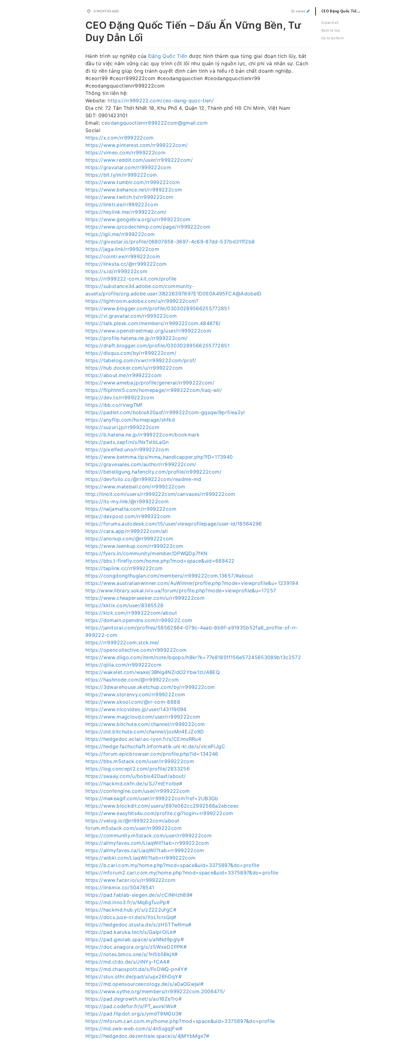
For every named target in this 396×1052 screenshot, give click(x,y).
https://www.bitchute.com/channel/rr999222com (145, 724)
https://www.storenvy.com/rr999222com (135, 694)
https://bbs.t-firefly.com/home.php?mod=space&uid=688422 (160, 561)
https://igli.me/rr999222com (120, 234)
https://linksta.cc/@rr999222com (126, 264)
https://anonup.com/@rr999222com (129, 538)
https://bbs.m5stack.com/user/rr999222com (139, 761)
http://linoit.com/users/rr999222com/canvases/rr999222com (160, 494)
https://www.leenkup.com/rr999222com (134, 546)
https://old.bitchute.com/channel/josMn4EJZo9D (144, 731)
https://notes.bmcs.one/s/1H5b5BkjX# (131, 954)
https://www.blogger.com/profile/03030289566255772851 (157, 308)
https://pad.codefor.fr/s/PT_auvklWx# (131, 1006)
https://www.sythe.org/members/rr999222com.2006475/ (155, 991)
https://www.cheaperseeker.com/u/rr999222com (144, 598)
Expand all (330, 22)
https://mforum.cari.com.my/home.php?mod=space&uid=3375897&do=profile (180, 1021)
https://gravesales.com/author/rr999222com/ (140, 464)
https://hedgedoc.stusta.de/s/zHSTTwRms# (138, 924)
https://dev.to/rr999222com (119, 397)
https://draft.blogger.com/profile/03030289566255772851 (157, 345)
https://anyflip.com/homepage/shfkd (130, 420)
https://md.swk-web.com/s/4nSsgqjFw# (133, 1028)
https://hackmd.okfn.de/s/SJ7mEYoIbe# (134, 783)
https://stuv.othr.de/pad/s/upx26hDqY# (133, 976)
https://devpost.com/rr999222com (128, 516)
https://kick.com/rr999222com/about (131, 613)
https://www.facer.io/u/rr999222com (130, 880)
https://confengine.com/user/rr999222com (137, 791)
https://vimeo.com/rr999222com (125, 152)
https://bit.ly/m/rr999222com (121, 175)
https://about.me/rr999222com (123, 375)
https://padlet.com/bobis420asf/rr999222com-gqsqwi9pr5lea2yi (165, 412)
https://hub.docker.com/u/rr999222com (134, 368)
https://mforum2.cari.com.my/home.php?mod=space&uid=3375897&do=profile (181, 873)
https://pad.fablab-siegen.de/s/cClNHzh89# (138, 895)
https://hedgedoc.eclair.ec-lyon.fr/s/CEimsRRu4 (143, 739)
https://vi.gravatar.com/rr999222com (131, 316)
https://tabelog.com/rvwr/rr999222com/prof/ (140, 360)
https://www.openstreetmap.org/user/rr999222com (148, 331)
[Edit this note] (308, 11)
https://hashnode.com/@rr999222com (132, 679)
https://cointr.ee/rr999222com (122, 256)
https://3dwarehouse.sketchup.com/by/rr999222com (150, 687)
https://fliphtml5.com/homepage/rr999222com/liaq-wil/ (153, 390)
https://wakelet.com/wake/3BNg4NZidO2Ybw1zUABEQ (152, 672)
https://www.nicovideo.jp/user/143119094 (136, 709)
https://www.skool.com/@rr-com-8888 (132, 702)
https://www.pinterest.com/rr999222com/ (136, 145)
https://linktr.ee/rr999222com (121, 204)
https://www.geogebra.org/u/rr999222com (137, 219)
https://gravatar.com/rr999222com (128, 167)
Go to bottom (332, 38)
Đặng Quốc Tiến (167, 56)
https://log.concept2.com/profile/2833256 (137, 769)
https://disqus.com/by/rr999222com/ (130, 353)
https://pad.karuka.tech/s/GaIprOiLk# (130, 932)
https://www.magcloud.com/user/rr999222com (142, 717)
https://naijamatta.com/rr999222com (130, 509)
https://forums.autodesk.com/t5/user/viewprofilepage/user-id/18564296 (173, 524)
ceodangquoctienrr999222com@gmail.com (154, 123)
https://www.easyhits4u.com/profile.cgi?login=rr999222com (159, 813)
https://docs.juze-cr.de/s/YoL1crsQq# (130, 917)
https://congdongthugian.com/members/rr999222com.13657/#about (169, 576)
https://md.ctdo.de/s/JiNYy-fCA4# (127, 962)
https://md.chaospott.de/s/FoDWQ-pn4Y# (136, 969)
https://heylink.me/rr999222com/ (126, 212)
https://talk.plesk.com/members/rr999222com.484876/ (153, 323)
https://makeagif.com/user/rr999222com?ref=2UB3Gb (151, 798)
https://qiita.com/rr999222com (123, 665)
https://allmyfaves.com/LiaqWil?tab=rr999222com (147, 843)
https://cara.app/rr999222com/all (126, 531)
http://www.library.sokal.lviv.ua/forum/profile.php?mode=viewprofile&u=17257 (180, 590)
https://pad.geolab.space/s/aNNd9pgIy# (134, 939)
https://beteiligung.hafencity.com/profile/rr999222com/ (153, 472)
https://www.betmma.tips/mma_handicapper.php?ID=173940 (159, 457)
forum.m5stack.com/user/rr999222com (133, 828)
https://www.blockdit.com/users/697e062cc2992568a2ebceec (162, 806)
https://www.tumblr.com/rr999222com (132, 182)
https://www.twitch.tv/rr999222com (129, 197)
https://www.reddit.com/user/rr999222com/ (139, 160)
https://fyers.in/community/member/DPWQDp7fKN (146, 553)
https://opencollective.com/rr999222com (136, 650)
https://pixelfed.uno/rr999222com (127, 449)
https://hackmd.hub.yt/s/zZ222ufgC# (130, 910)
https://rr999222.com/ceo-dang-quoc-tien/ (161, 100)
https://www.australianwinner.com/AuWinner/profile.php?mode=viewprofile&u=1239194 (191, 583)
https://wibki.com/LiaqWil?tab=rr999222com (140, 858)
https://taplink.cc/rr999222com (124, 568)
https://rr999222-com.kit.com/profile (131, 279)
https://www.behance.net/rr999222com (133, 190)
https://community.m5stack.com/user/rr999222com (148, 835)
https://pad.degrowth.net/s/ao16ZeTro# (133, 999)
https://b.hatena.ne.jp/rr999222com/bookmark (142, 435)
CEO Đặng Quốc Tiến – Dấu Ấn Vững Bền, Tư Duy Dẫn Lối (344, 11)
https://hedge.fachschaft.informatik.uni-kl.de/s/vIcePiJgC (155, 746)
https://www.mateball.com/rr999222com (135, 486)
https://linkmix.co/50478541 (119, 887)
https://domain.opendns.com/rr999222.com (138, 620)
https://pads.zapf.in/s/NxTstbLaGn (127, 442)
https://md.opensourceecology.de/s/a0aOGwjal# (144, 984)
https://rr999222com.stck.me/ (122, 642)
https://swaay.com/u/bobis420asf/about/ (135, 776)
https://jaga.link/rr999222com (122, 249)
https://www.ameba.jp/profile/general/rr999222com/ (149, 383)
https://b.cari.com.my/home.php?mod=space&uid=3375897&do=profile (172, 865)
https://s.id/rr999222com (116, 271)
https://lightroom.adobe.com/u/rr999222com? (142, 301)
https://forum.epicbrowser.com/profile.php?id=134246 (151, 754)
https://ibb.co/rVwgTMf (114, 405)
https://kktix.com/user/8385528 (124, 605)
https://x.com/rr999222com (119, 138)
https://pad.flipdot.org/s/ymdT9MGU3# (133, 1014)
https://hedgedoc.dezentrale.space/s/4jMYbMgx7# (147, 1036)
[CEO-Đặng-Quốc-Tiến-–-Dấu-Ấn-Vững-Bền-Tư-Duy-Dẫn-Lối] (82, 24)
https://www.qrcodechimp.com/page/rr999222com (147, 227)
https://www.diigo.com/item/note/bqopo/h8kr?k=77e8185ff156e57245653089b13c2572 (193, 657)
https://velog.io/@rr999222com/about (132, 821)
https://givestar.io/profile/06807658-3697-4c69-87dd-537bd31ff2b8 (170, 241)
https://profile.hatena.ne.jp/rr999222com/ (136, 338)
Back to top (330, 30)
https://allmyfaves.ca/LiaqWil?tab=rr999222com (144, 850)
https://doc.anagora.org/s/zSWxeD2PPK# (136, 947)
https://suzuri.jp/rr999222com (122, 427)
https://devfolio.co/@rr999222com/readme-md (143, 479)
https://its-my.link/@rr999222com (127, 501)
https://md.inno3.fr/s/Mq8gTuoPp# (127, 902)
